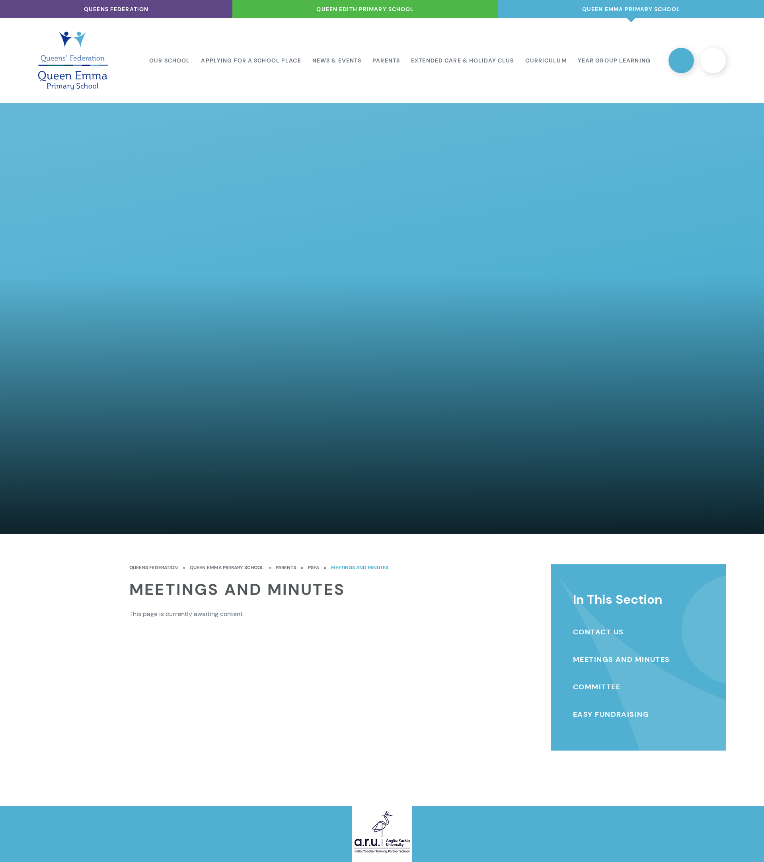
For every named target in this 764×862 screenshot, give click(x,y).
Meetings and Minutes (359, 567)
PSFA (313, 567)
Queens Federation (153, 567)
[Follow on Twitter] (681, 60)
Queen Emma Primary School (227, 567)
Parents (286, 567)
